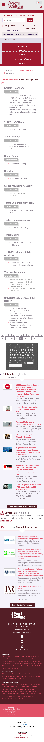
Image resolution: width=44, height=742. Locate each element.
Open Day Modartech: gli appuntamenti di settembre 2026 (28, 423)
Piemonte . (5, 661)
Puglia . (11, 661)
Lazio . (13, 659)
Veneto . (17, 663)
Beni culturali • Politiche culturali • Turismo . (22, 676)
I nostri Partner (11, 713)
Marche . (29, 659)
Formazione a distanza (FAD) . (10, 668)
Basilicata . (11, 656)
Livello (22, 63)
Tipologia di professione (22, 59)
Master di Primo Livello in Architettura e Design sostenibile (28, 537)
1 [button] (19, 600)
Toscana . (26, 661)
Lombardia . (23, 659)
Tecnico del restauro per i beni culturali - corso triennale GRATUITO (27, 409)
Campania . (23, 656)
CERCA (29, 20)
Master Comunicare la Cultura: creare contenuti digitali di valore (21, 281)
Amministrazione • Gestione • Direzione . (13, 684)
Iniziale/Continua (22, 46)
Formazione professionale (22, 632)
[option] (21, 566)
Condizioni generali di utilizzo (11, 709)
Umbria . (4, 663)
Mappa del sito (11, 715)
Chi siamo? (11, 707)
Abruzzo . (5, 656)
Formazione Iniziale (22, 630)
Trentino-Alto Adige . (35, 661)
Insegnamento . (18, 698)
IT (40, 2)
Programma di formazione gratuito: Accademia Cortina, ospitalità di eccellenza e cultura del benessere (28, 451)
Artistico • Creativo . (15, 686)
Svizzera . (16, 666)
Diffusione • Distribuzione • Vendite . (19, 689)
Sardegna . (16, 661)
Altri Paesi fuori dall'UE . (33, 666)
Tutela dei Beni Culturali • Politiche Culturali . (15, 696)
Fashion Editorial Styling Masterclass (18, 194)
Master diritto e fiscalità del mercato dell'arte (19, 285)
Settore (22, 55)
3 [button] (26, 600)
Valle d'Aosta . (11, 663)
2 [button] (23, 600)
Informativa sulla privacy (11, 711)
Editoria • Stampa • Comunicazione (26, 34)
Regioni (22, 50)
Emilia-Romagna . (31, 656)
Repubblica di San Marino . (28, 663)
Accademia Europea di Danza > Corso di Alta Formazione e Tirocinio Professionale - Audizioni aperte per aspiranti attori (27, 469)
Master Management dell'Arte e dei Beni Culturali (22, 289)
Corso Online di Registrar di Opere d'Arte (28, 587)
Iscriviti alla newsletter (22, 649)
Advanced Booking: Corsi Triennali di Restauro (25, 436)
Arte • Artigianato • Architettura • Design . (26, 674)
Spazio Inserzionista (41, 7)
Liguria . (17, 659)
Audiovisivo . (21, 679)
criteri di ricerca (9, 39)
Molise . (34, 659)
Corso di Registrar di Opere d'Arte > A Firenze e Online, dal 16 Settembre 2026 (28, 487)
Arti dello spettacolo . (8, 674)
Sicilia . (21, 661)
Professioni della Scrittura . (20, 691)
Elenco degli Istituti (27, 70)
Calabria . (17, 656)
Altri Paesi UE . (23, 666)
